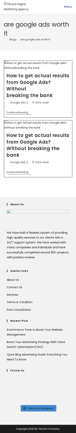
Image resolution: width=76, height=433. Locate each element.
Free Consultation (19, 310)
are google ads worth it (35, 39)
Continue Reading (18, 112)
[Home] (5, 39)
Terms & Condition (20, 302)
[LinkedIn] (8, 393)
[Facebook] (8, 383)
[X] (8, 378)
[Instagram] (8, 388)
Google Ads (18, 102)
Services (12, 295)
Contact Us (14, 287)
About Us (13, 280)
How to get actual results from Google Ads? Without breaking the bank (37, 145)
